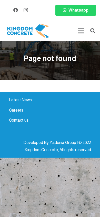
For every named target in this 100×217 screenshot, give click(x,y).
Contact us (18, 120)
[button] (92, 31)
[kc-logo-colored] (27, 31)
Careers (16, 110)
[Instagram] (26, 10)
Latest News (20, 100)
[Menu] (80, 30)
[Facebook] (15, 10)
